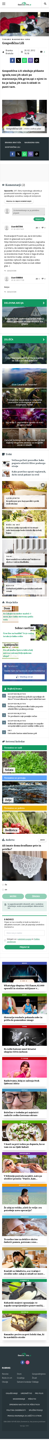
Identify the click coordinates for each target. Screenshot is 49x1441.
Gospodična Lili (12, 147)
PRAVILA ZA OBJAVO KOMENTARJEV (18, 201)
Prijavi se (39, 219)
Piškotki (32, 1399)
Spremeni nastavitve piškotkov (24, 1404)
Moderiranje (19, 1399)
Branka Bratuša (13, 142)
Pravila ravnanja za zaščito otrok (25, 1416)
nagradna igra (31, 142)
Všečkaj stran (26, 676)
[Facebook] (12, 60)
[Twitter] (18, 60)
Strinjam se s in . (23, 940)
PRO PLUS (39, 1393)
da (6, 884)
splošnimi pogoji (24, 939)
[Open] (6, 3)
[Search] (45, 3)
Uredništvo (26, 1393)
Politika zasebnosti (16, 1410)
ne (6, 889)
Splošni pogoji (36, 1410)
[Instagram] (28, 1362)
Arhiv (42, 840)
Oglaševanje (12, 1393)
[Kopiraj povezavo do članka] (36, 60)
